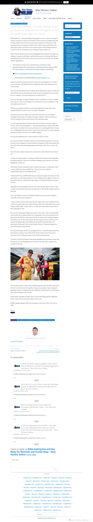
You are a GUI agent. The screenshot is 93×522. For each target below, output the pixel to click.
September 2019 (28, 507)
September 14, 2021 (45, 78)
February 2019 (47, 510)
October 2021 (48, 491)
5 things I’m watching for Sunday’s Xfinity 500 (72, 47)
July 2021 (27, 494)
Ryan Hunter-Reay (49, 320)
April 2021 (49, 494)
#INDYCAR (40, 67)
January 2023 (55, 481)
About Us (70, 18)
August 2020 (28, 500)
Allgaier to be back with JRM (17, 350)
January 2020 (37, 504)
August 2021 (67, 491)
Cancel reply (31, 455)
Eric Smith (24, 23)
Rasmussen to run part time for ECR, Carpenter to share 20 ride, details (73, 51)
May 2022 (33, 487)
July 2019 (46, 507)
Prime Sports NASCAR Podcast (57, 18)
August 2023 (46, 478)
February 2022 (58, 487)
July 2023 (54, 478)
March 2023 (36, 481)
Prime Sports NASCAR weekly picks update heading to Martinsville (73, 56)
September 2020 (67, 497)
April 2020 (58, 500)
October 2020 (57, 497)
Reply (36, 380)
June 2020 (43, 500)
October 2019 (67, 504)
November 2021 (38, 491)
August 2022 (59, 484)
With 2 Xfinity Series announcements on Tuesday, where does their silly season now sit (48, 350)
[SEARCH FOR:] (72, 26)
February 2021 (65, 494)
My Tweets (68, 109)
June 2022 (26, 487)
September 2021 (57, 491)
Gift (66, 2)
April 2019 (67, 507)
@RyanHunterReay (18, 67)
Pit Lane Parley (37, 18)
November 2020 (46, 497)
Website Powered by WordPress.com (46, 518)
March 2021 (56, 494)
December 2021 (27, 491)
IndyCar (27, 18)
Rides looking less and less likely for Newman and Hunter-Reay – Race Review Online (38, 407)
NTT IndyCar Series (37, 320)
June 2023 (61, 478)
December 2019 (46, 504)
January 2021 (26, 497)
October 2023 (27, 478)
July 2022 (67, 484)
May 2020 (51, 500)
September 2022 (49, 484)
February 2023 (45, 481)
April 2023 (29, 481)
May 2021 (41, 494)
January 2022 (67, 487)
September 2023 (37, 478)
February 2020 (27, 504)
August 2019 (38, 507)
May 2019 (60, 507)
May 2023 (68, 478)
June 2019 (53, 507)
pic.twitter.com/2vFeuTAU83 (35, 74)
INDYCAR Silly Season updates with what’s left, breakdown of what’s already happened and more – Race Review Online (39, 366)
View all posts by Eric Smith (16, 341)
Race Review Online (46, 10)
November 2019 (57, 504)
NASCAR (18, 18)
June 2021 (34, 494)
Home (12, 18)
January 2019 (56, 510)
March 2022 (48, 487)
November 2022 (29, 484)
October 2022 (39, 484)
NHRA (45, 18)
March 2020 (66, 500)
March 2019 (38, 510)
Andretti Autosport (24, 320)
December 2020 (36, 497)
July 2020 (36, 500)
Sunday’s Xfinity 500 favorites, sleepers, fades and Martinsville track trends (72, 61)
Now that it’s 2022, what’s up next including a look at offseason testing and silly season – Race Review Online (39, 386)
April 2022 (41, 487)
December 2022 (64, 481)
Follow (69, 98)
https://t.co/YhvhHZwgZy (21, 74)
